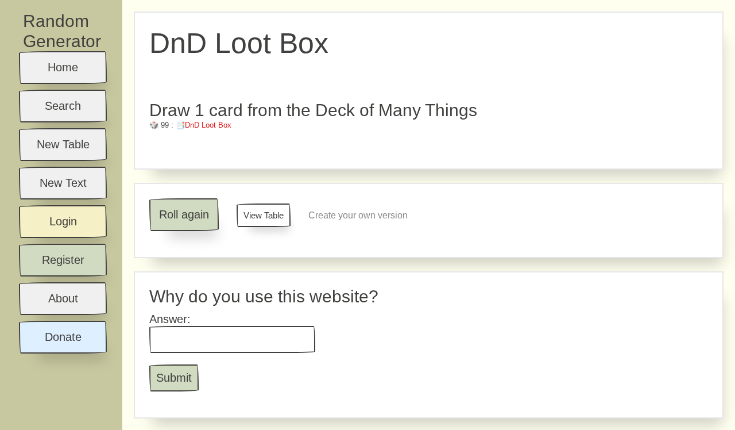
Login (63, 221)
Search (63, 105)
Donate (63, 337)
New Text (63, 182)
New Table (63, 144)
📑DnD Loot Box (203, 125)
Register (63, 260)
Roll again (184, 214)
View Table (263, 215)
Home (63, 67)
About (63, 298)
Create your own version (358, 215)
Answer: (170, 319)
